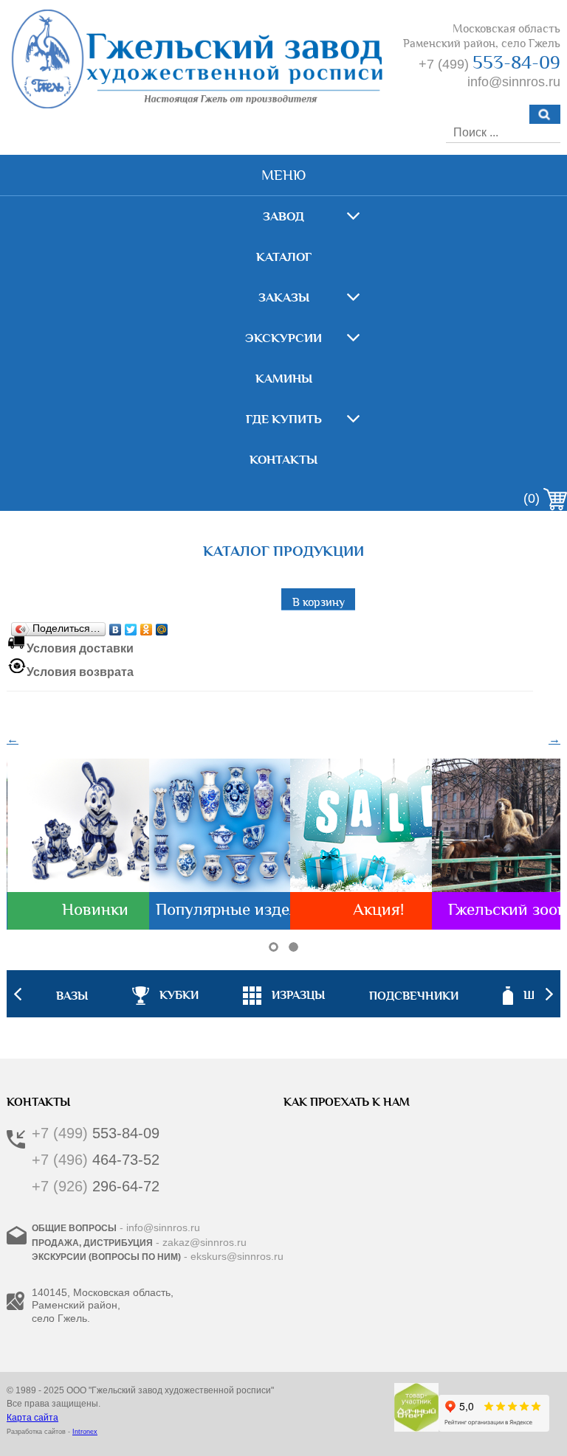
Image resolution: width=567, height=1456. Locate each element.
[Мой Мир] (162, 626)
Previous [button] (18, 993)
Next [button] (549, 993)
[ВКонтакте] (115, 626)
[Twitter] (131, 626)
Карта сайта (32, 1418)
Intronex (84, 1431)
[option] (284, 993)
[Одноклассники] (146, 626)
